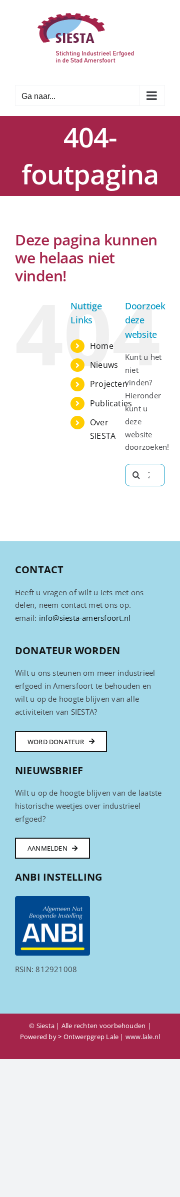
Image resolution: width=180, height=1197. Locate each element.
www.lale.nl (143, 1036)
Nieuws (104, 364)
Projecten (109, 383)
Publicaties (111, 403)
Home (102, 345)
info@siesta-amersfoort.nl (85, 618)
